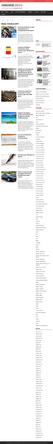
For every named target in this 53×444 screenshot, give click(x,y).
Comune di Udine (39, 191)
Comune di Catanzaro (40, 150)
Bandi (6, 11)
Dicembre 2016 (39, 433)
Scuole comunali (39, 310)
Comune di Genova (40, 158)
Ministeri (30, 11)
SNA (37, 316)
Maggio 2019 (38, 372)
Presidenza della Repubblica (41, 280)
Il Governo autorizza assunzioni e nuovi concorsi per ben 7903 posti (25, 93)
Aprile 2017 (38, 424)
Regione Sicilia (39, 299)
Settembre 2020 (39, 338)
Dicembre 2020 (39, 334)
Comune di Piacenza (40, 180)
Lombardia (38, 242)
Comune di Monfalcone (41, 169)
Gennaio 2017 (39, 431)
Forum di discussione (40, 100)
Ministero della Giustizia (41, 261)
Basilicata (38, 132)
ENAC (37, 219)
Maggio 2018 (38, 398)
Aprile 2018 (38, 400)
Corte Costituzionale (40, 206)
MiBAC (37, 247)
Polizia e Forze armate (20, 11)
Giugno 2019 (38, 370)
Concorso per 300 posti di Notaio (26, 155)
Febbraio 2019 (39, 379)
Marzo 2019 (38, 377)
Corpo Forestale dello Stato (41, 204)
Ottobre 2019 (38, 362)
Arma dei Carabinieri (40, 124)
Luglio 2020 (38, 342)
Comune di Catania (40, 147)
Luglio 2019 (38, 368)
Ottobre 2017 (38, 413)
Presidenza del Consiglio (41, 278)
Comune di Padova (40, 173)
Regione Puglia (39, 295)
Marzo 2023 (38, 331)
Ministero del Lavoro (40, 253)
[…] (18, 43)
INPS (37, 234)
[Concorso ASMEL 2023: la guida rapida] (39, 57)
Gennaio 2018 (39, 407)
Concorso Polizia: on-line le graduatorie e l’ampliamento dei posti (26, 28)
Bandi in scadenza (39, 98)
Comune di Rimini (39, 186)
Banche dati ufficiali (40, 102)
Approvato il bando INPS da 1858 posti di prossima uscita (46, 69)
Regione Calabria (39, 286)
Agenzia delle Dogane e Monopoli (43, 113)
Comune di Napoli (39, 171)
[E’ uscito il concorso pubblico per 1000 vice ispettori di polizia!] (39, 63)
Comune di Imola (39, 160)
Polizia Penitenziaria (40, 275)
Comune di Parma (39, 175)
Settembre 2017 (39, 416)
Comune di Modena (40, 167)
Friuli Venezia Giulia (40, 225)
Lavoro (37, 236)
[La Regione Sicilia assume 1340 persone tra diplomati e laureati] (39, 75)
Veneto (37, 323)
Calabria (37, 134)
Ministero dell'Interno (40, 259)
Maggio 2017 (38, 422)
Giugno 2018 (38, 396)
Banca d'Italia (38, 130)
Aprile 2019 (38, 375)
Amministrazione (39, 119)
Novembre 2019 (39, 359)
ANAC (37, 121)
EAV (36, 214)
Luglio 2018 (38, 394)
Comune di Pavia (39, 178)
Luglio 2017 (38, 418)
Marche (37, 244)
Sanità (37, 306)
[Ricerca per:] (45, 16)
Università (38, 321)
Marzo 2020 (38, 351)
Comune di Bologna (40, 143)
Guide (12, 11)
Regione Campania (40, 288)
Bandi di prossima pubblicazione (42, 96)
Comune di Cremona (40, 152)
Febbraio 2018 (39, 405)
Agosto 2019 (38, 366)
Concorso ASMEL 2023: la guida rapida (46, 56)
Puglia (37, 282)
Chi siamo (3, 14)
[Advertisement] (44, 30)
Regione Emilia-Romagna (41, 291)
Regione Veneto (39, 301)
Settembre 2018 (39, 390)
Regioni (37, 304)
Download (38, 104)
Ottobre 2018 (38, 387)
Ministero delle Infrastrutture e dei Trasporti (43, 264)
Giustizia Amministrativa (41, 227)
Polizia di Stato (39, 269)
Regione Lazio (39, 293)
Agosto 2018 (38, 392)
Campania (38, 139)
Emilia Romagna (39, 216)
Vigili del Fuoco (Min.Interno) (42, 325)
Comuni (37, 197)
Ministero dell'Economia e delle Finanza (42, 256)
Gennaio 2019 (39, 381)
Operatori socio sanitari (41, 267)
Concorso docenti (39, 199)
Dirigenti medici (39, 210)
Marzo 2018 (38, 403)
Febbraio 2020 (39, 353)
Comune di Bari (39, 141)
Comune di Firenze (40, 156)
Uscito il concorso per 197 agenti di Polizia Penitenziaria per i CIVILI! (25, 174)
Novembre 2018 (39, 385)
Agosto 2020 (38, 340)
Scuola (36, 11)
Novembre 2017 (39, 411)
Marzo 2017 (38, 426)
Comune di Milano (39, 165)
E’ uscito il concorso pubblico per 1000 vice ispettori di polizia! (46, 63)
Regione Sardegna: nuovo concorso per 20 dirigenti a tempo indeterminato (25, 115)
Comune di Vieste (39, 195)
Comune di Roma (39, 188)
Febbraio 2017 (39, 429)
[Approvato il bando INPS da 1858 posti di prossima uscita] (39, 69)
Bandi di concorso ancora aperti (42, 94)
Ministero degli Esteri (40, 251)
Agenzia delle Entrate (40, 115)
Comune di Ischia (39, 162)
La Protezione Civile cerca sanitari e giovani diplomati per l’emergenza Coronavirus (46, 82)
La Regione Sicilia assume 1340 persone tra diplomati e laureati (46, 75)
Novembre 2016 (39, 435)
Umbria (37, 319)
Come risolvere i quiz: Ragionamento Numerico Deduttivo (46, 45)
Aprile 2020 (38, 349)
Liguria (37, 240)
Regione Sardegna (39, 297)
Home (2, 11)
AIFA (37, 117)
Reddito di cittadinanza (40, 284)
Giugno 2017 (38, 420)
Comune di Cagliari (40, 145)
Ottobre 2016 (38, 437)
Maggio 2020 (38, 346)
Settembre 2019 (39, 364)
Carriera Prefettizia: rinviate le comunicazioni (24, 136)
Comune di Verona (39, 193)
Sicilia (37, 314)
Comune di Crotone (40, 154)
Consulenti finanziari (40, 201)
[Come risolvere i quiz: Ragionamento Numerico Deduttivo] (38, 45)
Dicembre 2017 (39, 409)
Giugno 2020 (38, 344)
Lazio (37, 238)
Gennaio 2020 (39, 355)
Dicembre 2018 (39, 383)
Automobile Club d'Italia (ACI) (42, 126)
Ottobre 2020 (38, 336)
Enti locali (43, 11)
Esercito (37, 223)
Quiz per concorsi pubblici (41, 91)
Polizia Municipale (39, 273)
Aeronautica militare (40, 111)
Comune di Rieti (39, 184)
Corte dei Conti (39, 208)
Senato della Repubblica (41, 312)
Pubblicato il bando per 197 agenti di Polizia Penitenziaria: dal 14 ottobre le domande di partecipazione (25, 72)
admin (28, 32)
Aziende (37, 128)
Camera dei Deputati (40, 137)
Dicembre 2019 (39, 357)
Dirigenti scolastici (39, 212)
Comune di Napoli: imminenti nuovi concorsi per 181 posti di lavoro (26, 49)
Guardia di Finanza (39, 229)
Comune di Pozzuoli (40, 182)
